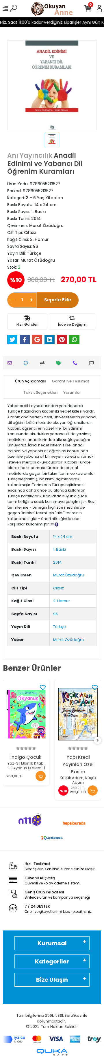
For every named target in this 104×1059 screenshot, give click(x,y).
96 (55, 614)
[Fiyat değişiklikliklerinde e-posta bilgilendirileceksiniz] (60, 363)
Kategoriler (52, 961)
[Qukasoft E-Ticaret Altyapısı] (52, 1052)
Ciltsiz (58, 588)
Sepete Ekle (57, 299)
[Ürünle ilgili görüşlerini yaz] (27, 363)
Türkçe (59, 626)
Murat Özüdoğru (68, 575)
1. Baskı (59, 549)
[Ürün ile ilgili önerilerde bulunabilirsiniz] (93, 363)
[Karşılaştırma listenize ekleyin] (44, 363)
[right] (98, 740)
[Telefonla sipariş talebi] (76, 363)
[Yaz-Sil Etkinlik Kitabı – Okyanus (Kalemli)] (26, 714)
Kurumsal (52, 943)
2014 (57, 562)
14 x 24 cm (62, 536)
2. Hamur (61, 601)
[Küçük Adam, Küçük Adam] (78, 714)
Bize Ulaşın (52, 980)
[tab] (30, 381)
